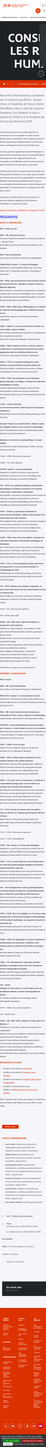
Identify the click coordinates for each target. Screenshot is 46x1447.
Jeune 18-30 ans (22, 1334)
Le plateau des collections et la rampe (38, 1359)
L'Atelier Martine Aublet (36, 1374)
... (9, 84)
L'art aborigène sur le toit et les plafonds (38, 1394)
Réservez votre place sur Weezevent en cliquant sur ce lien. (22, 210)
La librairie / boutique (38, 1341)
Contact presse (5, 1334)
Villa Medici (27, 1068)
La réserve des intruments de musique (37, 1367)
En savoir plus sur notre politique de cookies (28, 1444)
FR (38, 11)
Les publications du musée (7, 1348)
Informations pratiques (9, 17)
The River (37, 1352)
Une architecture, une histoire (38, 1326)
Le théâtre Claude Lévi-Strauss (38, 1381)
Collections (24, 17)
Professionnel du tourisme (23, 1348)
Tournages (6, 1390)
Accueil (3, 84)
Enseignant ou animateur (23, 1329)
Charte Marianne (6, 1401)
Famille (21, 1339)
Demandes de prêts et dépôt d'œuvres (6, 1375)
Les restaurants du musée (37, 1347)
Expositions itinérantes (6, 1367)
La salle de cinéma (37, 1387)
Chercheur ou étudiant (23, 1365)
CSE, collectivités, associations (22, 1355)
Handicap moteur (6, 1426)
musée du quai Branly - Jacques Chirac (18, 5)
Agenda (43, 41)
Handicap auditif (19, 1426)
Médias (43, 48)
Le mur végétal (36, 1336)
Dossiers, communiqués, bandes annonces (7, 1327)
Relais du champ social (23, 1343)
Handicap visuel (13, 1426)
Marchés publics (6, 1406)
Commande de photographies (7, 1395)
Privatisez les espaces (7, 1362)
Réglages (8, 1444)
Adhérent (21, 1325)
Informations (43, 34)
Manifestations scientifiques (28, 84)
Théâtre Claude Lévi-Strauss (22, 1216)
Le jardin (37, 1332)
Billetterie (43, 27)
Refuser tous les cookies (33, 1441)
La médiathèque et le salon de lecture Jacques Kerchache (38, 1403)
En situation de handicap (22, 1360)
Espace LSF (33, 1426)
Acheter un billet (10, 1126)
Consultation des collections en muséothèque (7, 1383)
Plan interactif (43, 56)
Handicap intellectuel (26, 1426)
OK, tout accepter (12, 1441)
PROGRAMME (9, 216)
